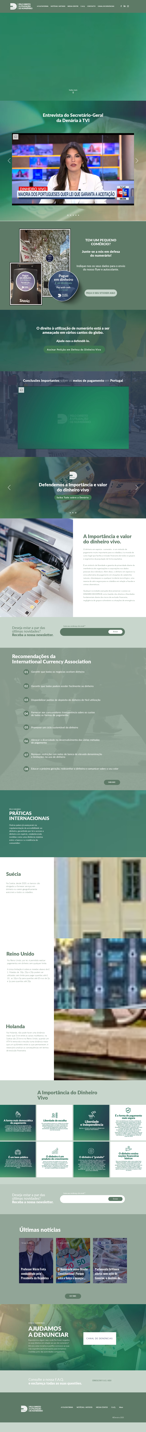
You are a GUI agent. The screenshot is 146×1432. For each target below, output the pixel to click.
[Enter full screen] (130, 202)
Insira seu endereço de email (73, 626)
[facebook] (121, 6)
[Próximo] (137, 161)
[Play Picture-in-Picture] (127, 202)
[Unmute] (18, 202)
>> (73, 92)
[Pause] (14, 202)
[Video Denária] (73, 215)
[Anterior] (9, 161)
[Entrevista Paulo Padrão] (67, 215)
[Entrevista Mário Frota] (70, 215)
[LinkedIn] (124, 6)
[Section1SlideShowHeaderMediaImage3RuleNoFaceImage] (73, 512)
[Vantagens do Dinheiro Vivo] (78, 215)
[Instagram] (128, 6)
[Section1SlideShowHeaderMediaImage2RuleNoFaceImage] (70, 512)
